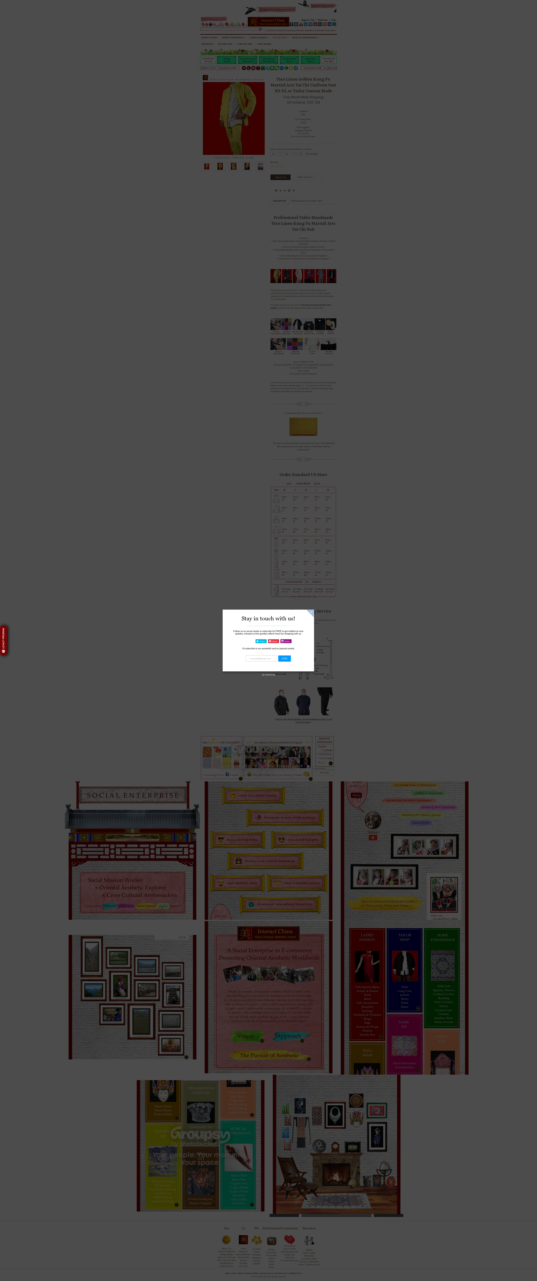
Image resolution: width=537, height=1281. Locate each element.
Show (3, 640)
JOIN (284, 658)
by (269, 674)
